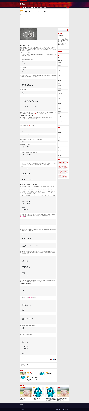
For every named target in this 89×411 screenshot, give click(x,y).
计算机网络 (59, 155)
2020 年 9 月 (59, 111)
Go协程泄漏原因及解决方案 (49, 373)
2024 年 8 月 (59, 62)
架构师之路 (60, 176)
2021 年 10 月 (60, 93)
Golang (38, 7)
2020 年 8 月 (59, 113)
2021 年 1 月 (59, 108)
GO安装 (62, 166)
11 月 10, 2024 (60, 400)
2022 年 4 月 (59, 83)
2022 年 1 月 (59, 88)
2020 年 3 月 (59, 118)
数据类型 (60, 175)
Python (59, 142)
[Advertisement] (44, 21)
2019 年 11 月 (60, 121)
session (67, 172)
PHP (25, 7)
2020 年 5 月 (59, 116)
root (27, 364)
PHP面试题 (60, 172)
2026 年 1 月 (59, 57)
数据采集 (59, 150)
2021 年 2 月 (59, 106)
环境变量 (66, 176)
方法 (64, 175)
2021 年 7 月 (59, 98)
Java (59, 135)
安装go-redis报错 (29, 373)
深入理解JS (63, 176)
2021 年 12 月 (60, 90)
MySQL (32, 7)
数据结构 (62, 175)
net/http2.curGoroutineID (36, 113)
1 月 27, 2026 (22, 399)
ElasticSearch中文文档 (61, 162)
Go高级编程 (44, 7)
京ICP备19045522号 (22, 409)
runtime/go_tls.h (30, 125)
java (62, 167)
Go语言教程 (65, 166)
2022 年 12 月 (60, 75)
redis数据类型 (63, 172)
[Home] (21, 7)
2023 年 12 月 (60, 65)
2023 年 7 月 (59, 70)
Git (67, 162)
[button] (66, 7)
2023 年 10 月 (60, 67)
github (63, 163)
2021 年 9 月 (59, 95)
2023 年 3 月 (59, 72)
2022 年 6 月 (59, 80)
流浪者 (21, 3)
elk (64, 162)
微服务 (41, 7)
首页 (23, 7)
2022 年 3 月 (59, 85)
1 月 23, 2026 (35, 399)
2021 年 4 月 (59, 103)
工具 (34, 7)
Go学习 (59, 166)
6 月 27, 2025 (28, 380)
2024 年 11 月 (60, 60)
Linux (28, 7)
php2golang (61, 171)
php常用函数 (65, 171)
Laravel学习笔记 (65, 167)
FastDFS (59, 132)
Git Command (60, 163)
